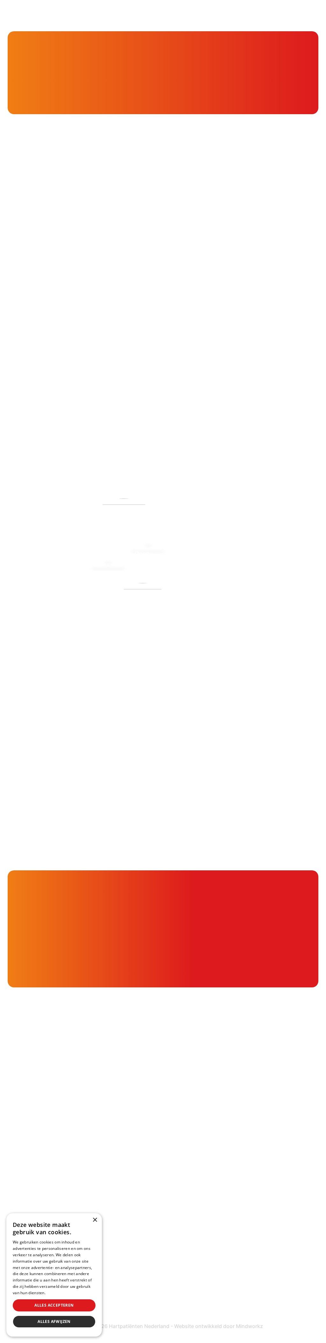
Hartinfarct (236, 1116)
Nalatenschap (133, 1303)
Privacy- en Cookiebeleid (255, 1294)
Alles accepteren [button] (54, 1305)
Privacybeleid (58, 1292)
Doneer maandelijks (141, 1291)
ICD (226, 1205)
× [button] (94, 1220)
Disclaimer (235, 1281)
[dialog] (54, 1275)
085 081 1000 (47, 1183)
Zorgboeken (131, 1227)
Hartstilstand (239, 1141)
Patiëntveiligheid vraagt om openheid (151, 1171)
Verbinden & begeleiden (147, 1141)
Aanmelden (266, 708)
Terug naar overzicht (60, 443)
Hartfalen (234, 1154)
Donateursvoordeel (140, 1266)
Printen (217, 443)
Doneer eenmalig (137, 1278)
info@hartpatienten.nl (58, 1199)
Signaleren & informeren (147, 1128)
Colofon (232, 1269)
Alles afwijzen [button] (54, 1321)
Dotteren (233, 1230)
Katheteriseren (242, 1217)
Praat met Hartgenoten (146, 1202)
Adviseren (128, 1154)
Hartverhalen (132, 1189)
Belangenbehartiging (143, 1116)
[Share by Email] (306, 443)
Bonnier (18, 343)
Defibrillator (237, 1193)
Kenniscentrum (42, 71)
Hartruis (232, 1128)
